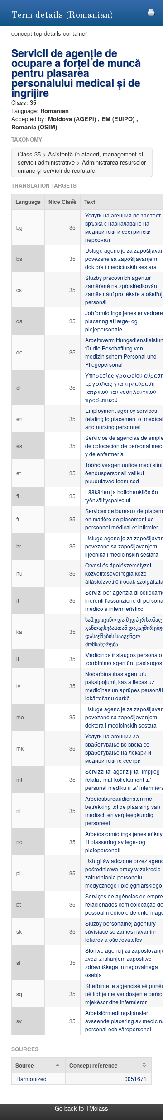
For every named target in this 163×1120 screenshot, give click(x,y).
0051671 (136, 1078)
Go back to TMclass (81, 1108)
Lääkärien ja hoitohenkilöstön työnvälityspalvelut (121, 496)
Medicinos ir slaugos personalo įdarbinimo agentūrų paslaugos (123, 658)
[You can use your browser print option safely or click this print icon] (151, 11)
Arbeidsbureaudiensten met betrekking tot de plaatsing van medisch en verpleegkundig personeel (122, 810)
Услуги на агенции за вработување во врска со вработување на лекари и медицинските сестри (118, 748)
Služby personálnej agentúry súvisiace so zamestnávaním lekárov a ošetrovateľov (120, 931)
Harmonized (31, 1078)
